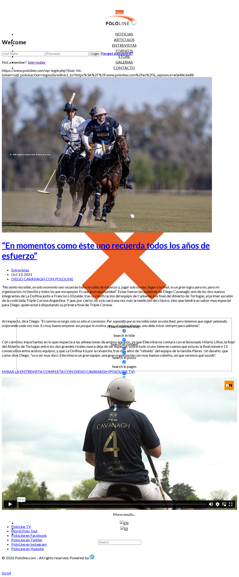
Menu (119, 12)
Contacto (124, 67)
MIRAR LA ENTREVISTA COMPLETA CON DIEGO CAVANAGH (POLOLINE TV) (68, 371)
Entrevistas (20, 270)
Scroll (6, 573)
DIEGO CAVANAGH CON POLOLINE (42, 279)
